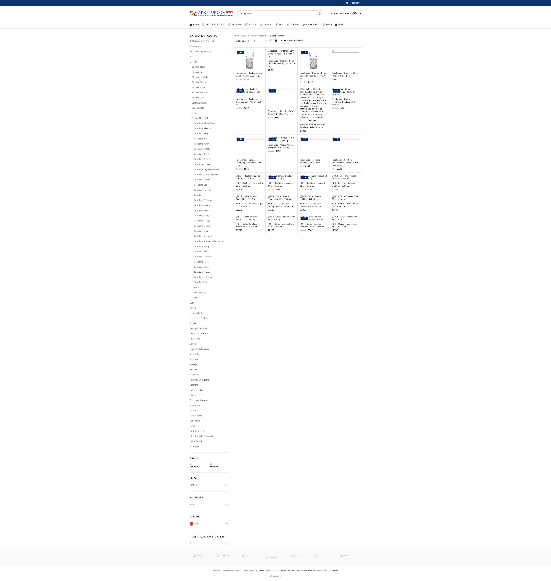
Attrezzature (195, 47)
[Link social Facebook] (343, 3)
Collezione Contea (202, 165)
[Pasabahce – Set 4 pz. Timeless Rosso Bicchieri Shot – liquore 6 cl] (345, 147)
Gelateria (193, 344)
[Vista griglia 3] (270, 41)
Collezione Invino (201, 211)
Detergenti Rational (198, 329)
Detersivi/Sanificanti (199, 334)
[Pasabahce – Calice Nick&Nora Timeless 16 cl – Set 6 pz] (345, 92)
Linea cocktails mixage (199, 349)
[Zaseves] (251, 558)
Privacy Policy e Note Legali (270, 570)
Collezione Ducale (202, 180)
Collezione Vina (200, 282)
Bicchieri (193, 62)
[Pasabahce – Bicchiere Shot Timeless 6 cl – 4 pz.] (345, 60)
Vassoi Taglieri (196, 442)
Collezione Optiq (201, 247)
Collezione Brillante (202, 159)
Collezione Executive (203, 200)
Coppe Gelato (198, 108)
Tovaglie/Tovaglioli (197, 431)
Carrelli (193, 308)
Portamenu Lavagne (198, 400)
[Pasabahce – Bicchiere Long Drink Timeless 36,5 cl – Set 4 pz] (281, 54)
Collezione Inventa (202, 205)
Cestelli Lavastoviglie (199, 318)
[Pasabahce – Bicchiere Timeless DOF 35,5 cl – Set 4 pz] (249, 92)
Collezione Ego (200, 185)
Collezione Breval (201, 154)
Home (236, 36)
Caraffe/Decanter (199, 103)
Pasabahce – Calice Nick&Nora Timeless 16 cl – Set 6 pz (344, 102)
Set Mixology (200, 293)
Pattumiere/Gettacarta (200, 380)
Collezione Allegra (201, 134)
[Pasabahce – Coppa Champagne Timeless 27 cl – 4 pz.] (249, 147)
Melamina (194, 359)
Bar (191, 57)
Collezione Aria (200, 139)
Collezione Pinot (201, 252)
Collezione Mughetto (203, 236)
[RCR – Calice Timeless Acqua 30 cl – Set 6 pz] (249, 198)
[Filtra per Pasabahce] (199, 465)
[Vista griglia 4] (275, 41)
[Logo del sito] (211, 14)
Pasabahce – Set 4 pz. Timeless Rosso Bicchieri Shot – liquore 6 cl (345, 163)
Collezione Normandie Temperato (208, 241)
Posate (193, 411)
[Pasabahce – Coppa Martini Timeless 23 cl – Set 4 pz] (281, 139)
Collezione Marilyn (202, 221)
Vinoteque (194, 447)
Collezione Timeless (202, 272)
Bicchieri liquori (198, 88)
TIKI (196, 298)
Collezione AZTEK (202, 149)
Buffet (192, 303)
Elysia (196, 288)
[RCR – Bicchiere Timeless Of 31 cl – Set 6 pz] (313, 177)
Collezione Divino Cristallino (206, 175)
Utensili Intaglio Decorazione (202, 436)
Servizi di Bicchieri (200, 118)
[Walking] (300, 558)
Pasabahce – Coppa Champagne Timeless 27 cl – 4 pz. (249, 163)
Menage (193, 365)
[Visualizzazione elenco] (261, 41)
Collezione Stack (201, 262)
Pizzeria (193, 395)
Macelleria (194, 354)
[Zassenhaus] (226, 558)
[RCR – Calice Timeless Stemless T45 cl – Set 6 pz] (313, 218)
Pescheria (194, 385)
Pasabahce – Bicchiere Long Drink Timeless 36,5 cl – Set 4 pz (281, 64)
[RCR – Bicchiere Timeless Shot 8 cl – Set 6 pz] (345, 177)
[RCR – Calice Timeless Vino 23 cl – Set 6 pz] (345, 218)
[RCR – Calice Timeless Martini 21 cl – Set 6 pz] (249, 218)
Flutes (194, 113)
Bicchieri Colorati (199, 82)
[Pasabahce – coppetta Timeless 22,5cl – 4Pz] (313, 147)
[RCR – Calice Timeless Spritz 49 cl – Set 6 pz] (281, 218)
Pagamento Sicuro (314, 570)
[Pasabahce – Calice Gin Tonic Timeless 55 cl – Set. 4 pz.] (313, 105)
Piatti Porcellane (197, 390)
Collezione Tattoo (201, 267)
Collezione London (202, 216)
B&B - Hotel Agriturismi (200, 52)
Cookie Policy (286, 570)
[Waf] (324, 558)
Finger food (195, 339)
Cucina (193, 323)
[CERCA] (320, 13)
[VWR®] (349, 558)
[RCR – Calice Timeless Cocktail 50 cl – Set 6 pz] (313, 198)
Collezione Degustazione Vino (207, 170)
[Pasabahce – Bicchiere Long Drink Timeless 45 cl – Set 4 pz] (313, 60)
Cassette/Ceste (196, 313)
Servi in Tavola (196, 416)
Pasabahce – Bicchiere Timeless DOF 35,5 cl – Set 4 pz (249, 102)
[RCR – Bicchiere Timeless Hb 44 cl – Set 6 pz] (281, 177)
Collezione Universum (203, 277)
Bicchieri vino (198, 98)
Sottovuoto (195, 421)
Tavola (192, 426)
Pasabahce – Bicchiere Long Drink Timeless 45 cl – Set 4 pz (313, 76)
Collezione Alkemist (202, 129)
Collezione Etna (201, 195)
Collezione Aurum (202, 144)
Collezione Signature (203, 257)
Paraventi (194, 370)
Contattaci (334, 570)
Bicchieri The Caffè (200, 93)
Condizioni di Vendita (299, 570)
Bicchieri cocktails (200, 77)
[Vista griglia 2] (266, 41)
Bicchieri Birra (198, 72)
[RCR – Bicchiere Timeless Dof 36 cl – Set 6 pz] (249, 177)
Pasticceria (194, 375)
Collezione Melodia (202, 226)
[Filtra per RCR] (219, 465)
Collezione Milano (202, 231)
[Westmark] (275, 558)
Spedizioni (326, 570)
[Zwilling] (202, 558)
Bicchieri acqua (198, 67)
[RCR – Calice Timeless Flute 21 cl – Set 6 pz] (345, 198)
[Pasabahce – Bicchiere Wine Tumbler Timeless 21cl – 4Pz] (281, 98)
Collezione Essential (202, 190)
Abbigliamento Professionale (202, 41)
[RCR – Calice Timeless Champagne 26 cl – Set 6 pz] (281, 198)
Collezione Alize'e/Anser (204, 123)
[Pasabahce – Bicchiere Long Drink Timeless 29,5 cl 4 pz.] (249, 60)
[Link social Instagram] (346, 3)
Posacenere (195, 406)
